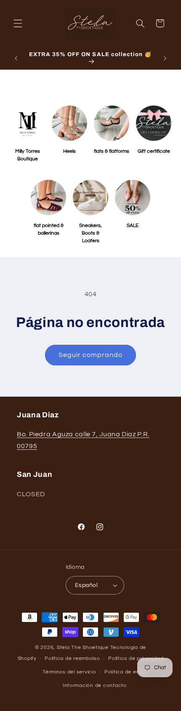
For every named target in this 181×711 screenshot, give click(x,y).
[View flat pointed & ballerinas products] (48, 197)
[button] (17, 23)
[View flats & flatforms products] (111, 123)
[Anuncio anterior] (16, 58)
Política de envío (125, 672)
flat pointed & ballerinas (49, 229)
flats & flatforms (111, 151)
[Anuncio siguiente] (165, 58)
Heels (69, 151)
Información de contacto (95, 685)
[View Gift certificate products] (153, 123)
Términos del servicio (69, 672)
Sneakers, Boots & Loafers (90, 233)
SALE (132, 225)
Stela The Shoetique (83, 647)
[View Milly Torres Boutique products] (27, 123)
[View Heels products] (69, 123)
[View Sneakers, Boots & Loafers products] (90, 197)
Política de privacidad (135, 658)
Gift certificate (154, 151)
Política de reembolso (72, 658)
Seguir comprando (91, 354)
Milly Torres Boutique (27, 155)
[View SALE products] (132, 197)
